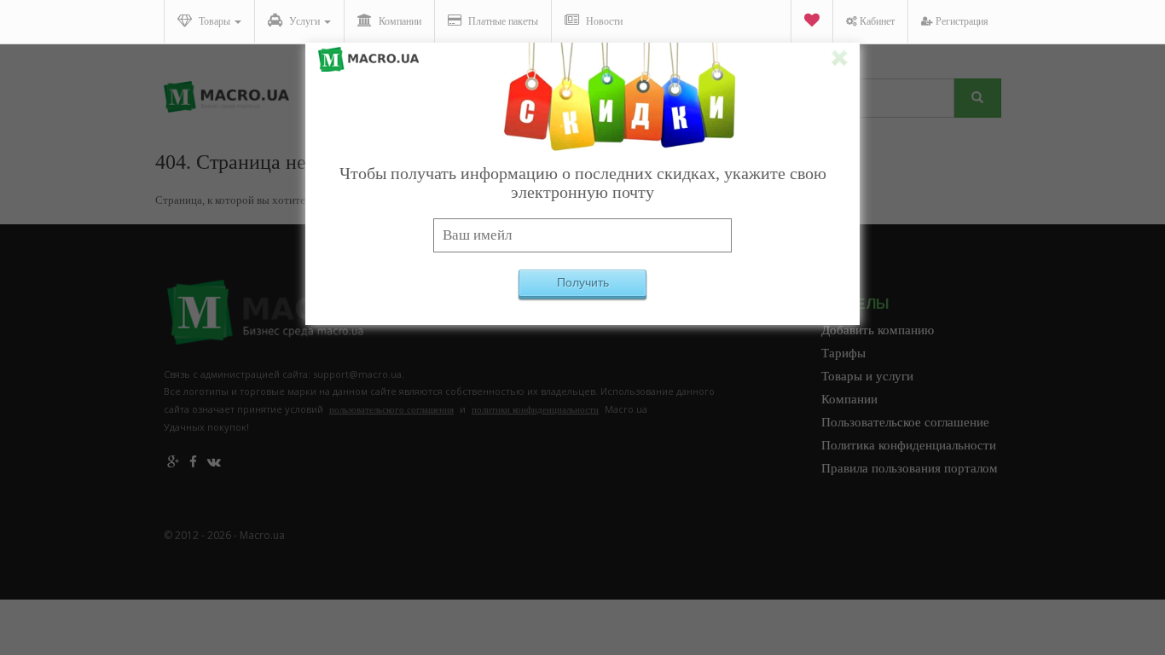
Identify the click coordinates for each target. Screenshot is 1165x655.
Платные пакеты (502, 21)
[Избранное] (811, 21)
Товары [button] (214, 21)
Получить (583, 282)
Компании (398, 21)
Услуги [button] (304, 21)
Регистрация (960, 21)
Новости (603, 21)
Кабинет (876, 21)
